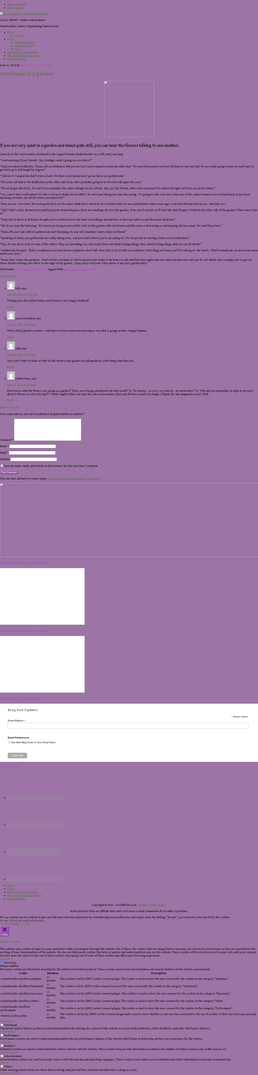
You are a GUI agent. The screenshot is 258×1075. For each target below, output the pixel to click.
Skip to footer (15, 7)
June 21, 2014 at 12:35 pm (22, 294)
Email (4, 453)
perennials (89, 269)
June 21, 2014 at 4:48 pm (21, 324)
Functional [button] (6, 1021)
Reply (10, 307)
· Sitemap (142, 905)
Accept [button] (26, 924)
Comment (6, 440)
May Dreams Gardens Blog (31, 269)
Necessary (10, 962)
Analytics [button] (5, 1042)
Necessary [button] (6, 959)
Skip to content (16, 4)
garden (68, 269)
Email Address (17, 720)
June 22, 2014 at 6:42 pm (21, 384)
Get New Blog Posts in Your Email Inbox (33, 742)
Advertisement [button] (9, 1052)
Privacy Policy (158, 905)
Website (5, 459)
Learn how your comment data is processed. (73, 478)
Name (4, 446)
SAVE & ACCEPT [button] (9, 1073)
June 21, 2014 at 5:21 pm (21, 354)
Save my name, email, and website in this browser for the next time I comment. (51, 466)
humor (78, 269)
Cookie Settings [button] (10, 924)
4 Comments (43, 65)
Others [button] (4, 1063)
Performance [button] (7, 1032)
